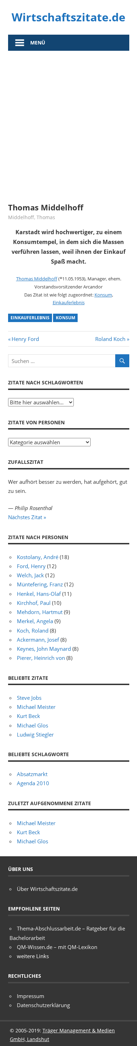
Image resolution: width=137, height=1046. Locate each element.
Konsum (103, 295)
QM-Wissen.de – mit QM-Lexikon (57, 946)
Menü (37, 42)
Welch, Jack (30, 575)
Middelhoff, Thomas (31, 217)
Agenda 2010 (33, 783)
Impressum (30, 995)
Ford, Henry (31, 566)
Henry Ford (25, 338)
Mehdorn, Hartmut (40, 611)
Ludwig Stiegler (35, 734)
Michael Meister (36, 706)
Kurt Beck (28, 715)
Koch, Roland (32, 630)
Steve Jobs (29, 697)
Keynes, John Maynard (44, 648)
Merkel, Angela (35, 621)
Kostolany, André (37, 556)
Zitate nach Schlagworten (45, 382)
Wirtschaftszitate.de (68, 17)
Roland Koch (110, 338)
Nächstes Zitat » (27, 517)
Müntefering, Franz (40, 584)
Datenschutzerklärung (43, 1005)
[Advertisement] (68, 122)
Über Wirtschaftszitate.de (47, 888)
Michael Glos (32, 725)
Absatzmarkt (32, 773)
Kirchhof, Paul (34, 602)
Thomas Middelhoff (36, 279)
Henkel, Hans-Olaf (39, 593)
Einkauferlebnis (69, 302)
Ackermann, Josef (38, 639)
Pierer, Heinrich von (41, 657)
